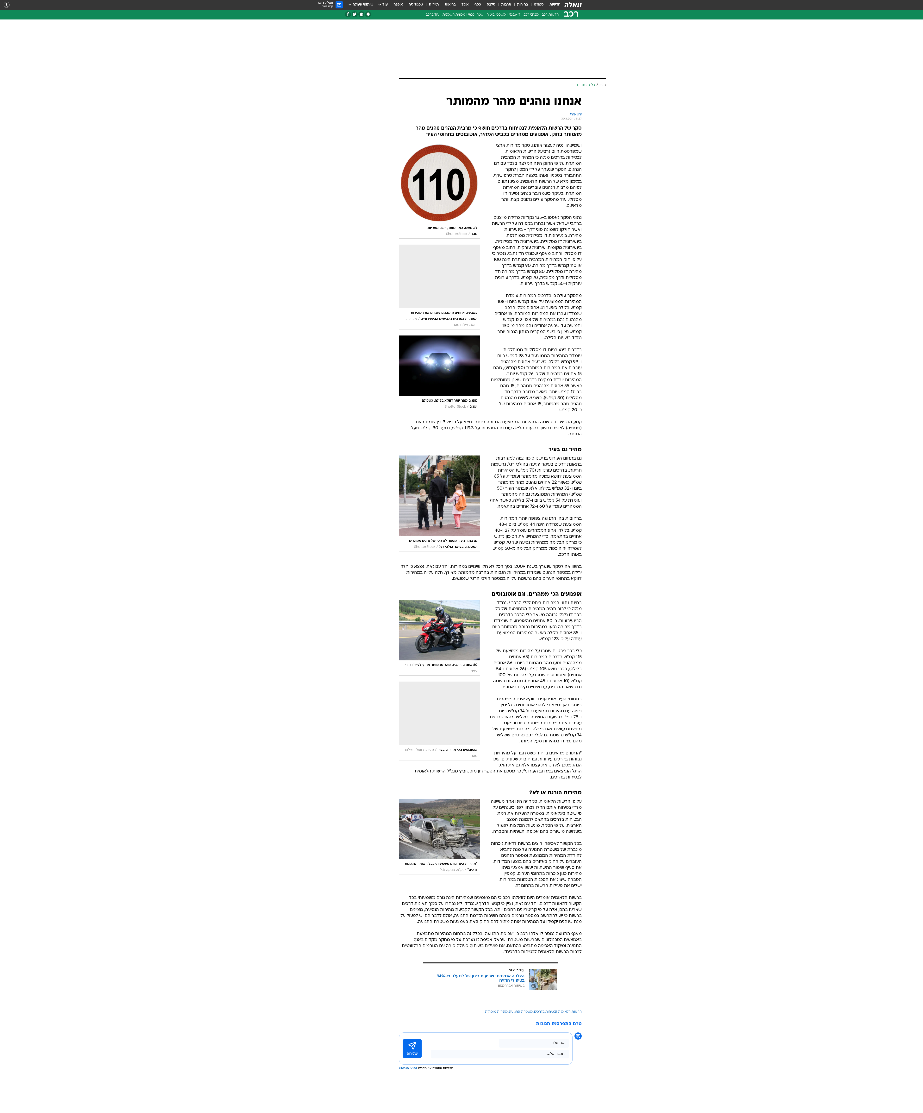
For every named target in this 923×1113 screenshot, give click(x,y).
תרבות (506, 4)
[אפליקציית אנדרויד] (368, 14)
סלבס (491, 4)
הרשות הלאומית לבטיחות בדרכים (558, 1011)
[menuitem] (552, 4)
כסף (477, 4)
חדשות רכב (550, 14)
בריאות (450, 4)
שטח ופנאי (475, 14)
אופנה (398, 4)
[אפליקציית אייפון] (361, 14)
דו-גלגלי (514, 14)
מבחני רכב (531, 14)
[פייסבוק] (348, 14)
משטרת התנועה (521, 1011)
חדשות (555, 4)
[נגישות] (7, 5)
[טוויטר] (355, 14)
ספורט (539, 4)
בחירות (522, 4)
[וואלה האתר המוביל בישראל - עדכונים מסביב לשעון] (573, 4)
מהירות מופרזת (496, 1011)
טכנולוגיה (416, 4)
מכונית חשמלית (454, 14)
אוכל (465, 4)
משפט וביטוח (496, 14)
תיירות (434, 4)
